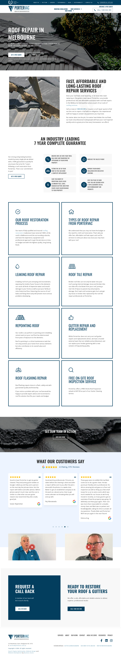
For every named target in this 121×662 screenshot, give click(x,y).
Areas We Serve (92, 635)
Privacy (110, 635)
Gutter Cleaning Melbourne (71, 646)
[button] (53, 526)
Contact (82, 635)
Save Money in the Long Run (88, 646)
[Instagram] (111, 640)
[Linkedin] (106, 640)
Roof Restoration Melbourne (104, 646)
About (67, 635)
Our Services (75, 9)
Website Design (31, 651)
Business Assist (29, 653)
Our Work (68, 11)
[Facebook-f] (101, 640)
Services (60, 635)
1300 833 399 (81, 109)
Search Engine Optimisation (17, 651)
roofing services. (72, 105)
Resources (102, 635)
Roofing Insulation (61, 9)
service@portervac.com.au (18, 645)
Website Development (15, 653)
